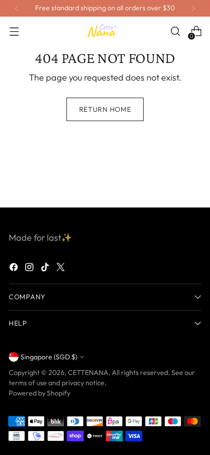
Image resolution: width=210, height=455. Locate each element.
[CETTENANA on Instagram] (30, 268)
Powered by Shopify (39, 393)
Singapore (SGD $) (49, 356)
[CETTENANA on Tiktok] (46, 268)
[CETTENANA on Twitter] (61, 268)
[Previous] (16, 8)
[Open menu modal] (14, 31)
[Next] (193, 8)
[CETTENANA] (105, 31)
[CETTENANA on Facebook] (15, 268)
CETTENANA (88, 372)
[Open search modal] (175, 31)
